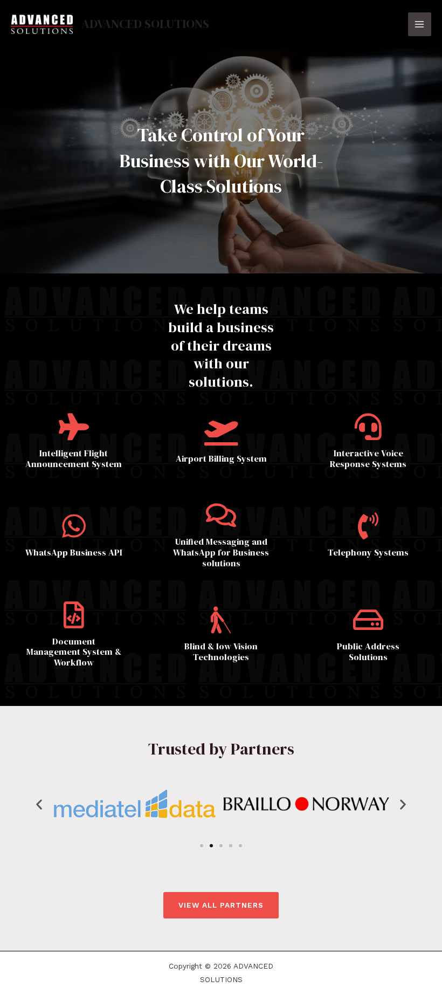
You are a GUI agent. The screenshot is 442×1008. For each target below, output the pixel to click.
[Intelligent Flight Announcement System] (73, 426)
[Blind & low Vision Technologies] (221, 619)
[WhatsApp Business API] (73, 525)
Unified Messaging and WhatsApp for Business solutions (221, 552)
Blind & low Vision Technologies (221, 651)
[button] (39, 804)
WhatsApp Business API (73, 552)
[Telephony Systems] (368, 525)
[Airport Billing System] (221, 432)
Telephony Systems (368, 552)
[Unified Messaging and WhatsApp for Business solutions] (221, 515)
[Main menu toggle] (419, 24)
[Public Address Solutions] (368, 619)
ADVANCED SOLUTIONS (145, 23)
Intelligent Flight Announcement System (73, 458)
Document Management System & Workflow (73, 651)
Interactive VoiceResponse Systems (368, 458)
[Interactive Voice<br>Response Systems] (368, 426)
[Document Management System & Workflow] (73, 614)
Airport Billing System (221, 458)
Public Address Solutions (368, 651)
